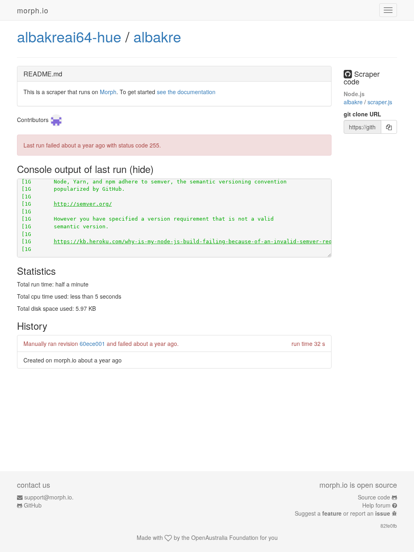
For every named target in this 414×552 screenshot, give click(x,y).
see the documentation (186, 92)
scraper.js (380, 102)
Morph (108, 92)
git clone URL (362, 114)
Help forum (376, 505)
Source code (374, 497)
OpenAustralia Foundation (224, 537)
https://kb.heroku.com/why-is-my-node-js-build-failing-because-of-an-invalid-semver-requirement (206, 241)
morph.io (33, 10)
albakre (157, 36)
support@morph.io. (49, 497)
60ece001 (92, 343)
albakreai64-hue (69, 36)
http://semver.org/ (83, 204)
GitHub (33, 505)
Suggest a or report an (342, 513)
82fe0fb (388, 525)
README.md (42, 73)
